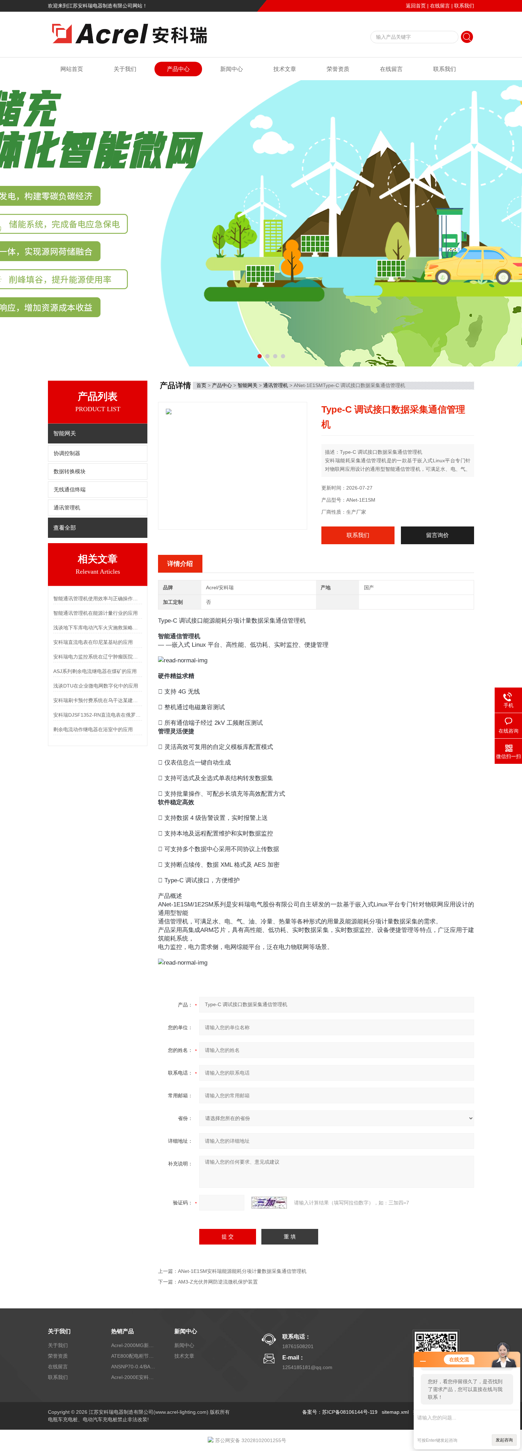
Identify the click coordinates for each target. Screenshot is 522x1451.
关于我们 (125, 69)
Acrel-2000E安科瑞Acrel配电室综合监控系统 (134, 1377)
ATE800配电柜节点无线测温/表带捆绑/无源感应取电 (134, 1356)
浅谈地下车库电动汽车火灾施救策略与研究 (97, 627)
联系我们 (464, 6)
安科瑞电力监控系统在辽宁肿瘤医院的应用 (97, 657)
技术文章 (284, 69)
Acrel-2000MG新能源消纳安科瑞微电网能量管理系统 (134, 1345)
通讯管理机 (67, 508)
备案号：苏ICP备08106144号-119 (339, 1412)
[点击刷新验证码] (269, 1203)
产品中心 (178, 69)
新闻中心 (231, 69)
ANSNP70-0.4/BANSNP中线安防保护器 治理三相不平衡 (134, 1366)
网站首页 (71, 69)
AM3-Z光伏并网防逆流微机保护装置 (218, 1282)
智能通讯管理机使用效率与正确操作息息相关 (97, 598)
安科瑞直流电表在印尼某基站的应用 (93, 642)
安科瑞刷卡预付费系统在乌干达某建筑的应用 (97, 700)
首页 (201, 385)
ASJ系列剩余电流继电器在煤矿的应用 (95, 671)
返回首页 (416, 6)
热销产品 (122, 1331)
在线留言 (440, 6)
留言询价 (437, 535)
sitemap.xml (395, 1412)
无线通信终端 (70, 489)
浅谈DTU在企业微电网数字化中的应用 (95, 686)
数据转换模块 (70, 471)
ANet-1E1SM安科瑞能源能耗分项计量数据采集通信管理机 (242, 1271)
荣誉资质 (338, 69)
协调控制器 (67, 453)
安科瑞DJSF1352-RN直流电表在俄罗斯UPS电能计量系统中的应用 (97, 715)
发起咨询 (504, 1440)
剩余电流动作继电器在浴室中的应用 (93, 729)
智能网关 (247, 385)
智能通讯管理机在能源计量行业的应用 (95, 613)
